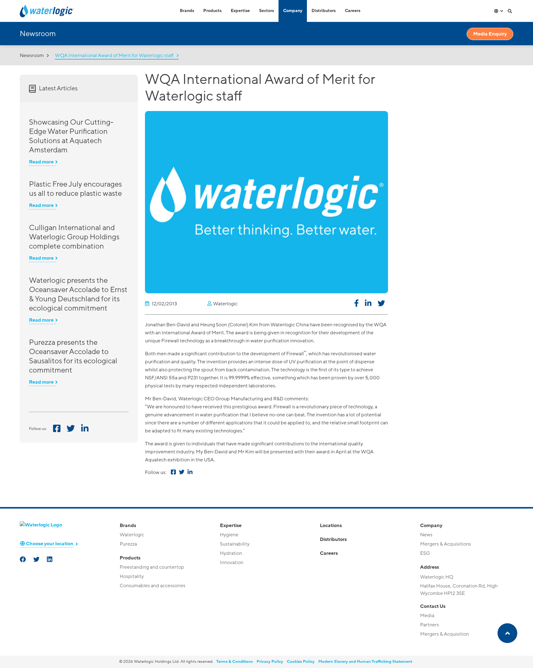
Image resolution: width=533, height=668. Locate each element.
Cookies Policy (301, 661)
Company (292, 11)
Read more (41, 162)
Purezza (128, 544)
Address (429, 567)
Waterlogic (132, 535)
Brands (187, 11)
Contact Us (432, 606)
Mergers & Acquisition (444, 634)
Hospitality (132, 576)
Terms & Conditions (234, 661)
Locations (331, 525)
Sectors (266, 11)
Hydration (231, 553)
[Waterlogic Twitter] (37, 560)
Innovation (231, 562)
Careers (352, 11)
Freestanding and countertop (152, 567)
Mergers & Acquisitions (445, 544)
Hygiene (229, 535)
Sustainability (235, 544)
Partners (429, 625)
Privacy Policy (270, 661)
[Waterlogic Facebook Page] (23, 560)
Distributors (324, 11)
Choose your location (49, 544)
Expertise (240, 11)
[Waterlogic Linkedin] (50, 560)
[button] (356, 304)
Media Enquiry (490, 34)
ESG (425, 553)
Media (427, 615)
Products (212, 11)
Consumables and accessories (152, 586)
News (426, 535)
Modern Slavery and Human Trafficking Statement (365, 661)
